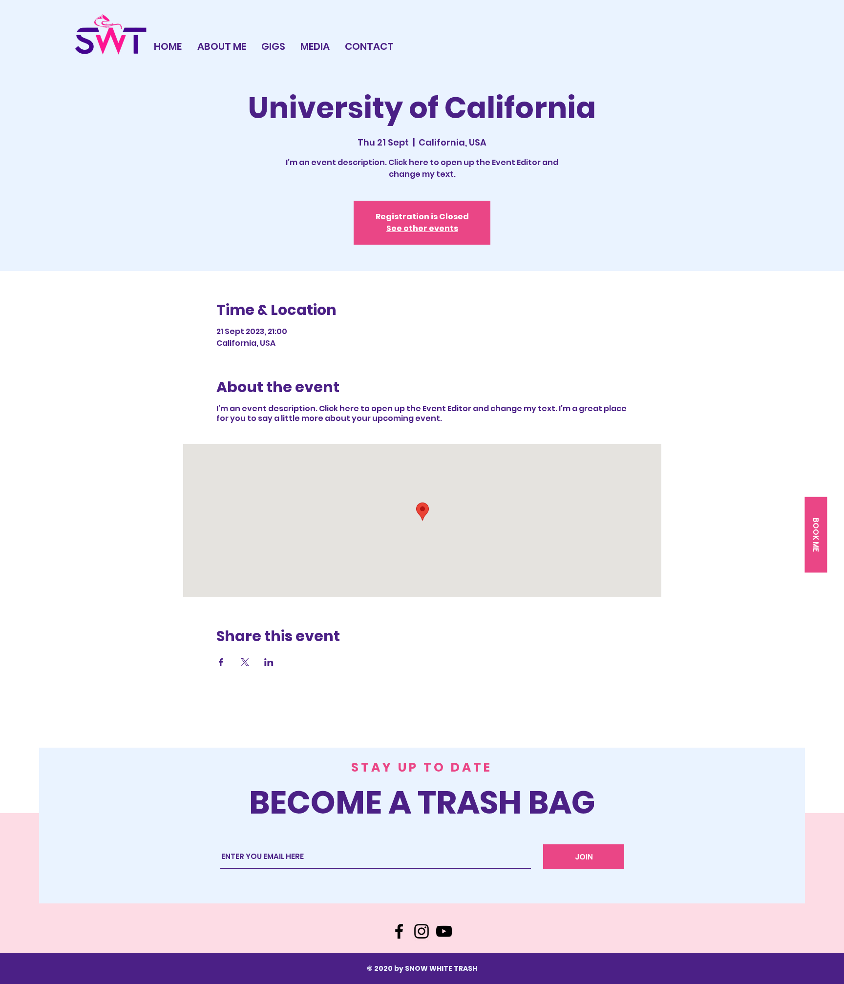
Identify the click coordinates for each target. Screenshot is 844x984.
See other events (422, 228)
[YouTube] (444, 931)
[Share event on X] (245, 662)
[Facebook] (399, 931)
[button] (815, 534)
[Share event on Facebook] (221, 662)
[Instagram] (421, 931)
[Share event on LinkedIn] (269, 662)
